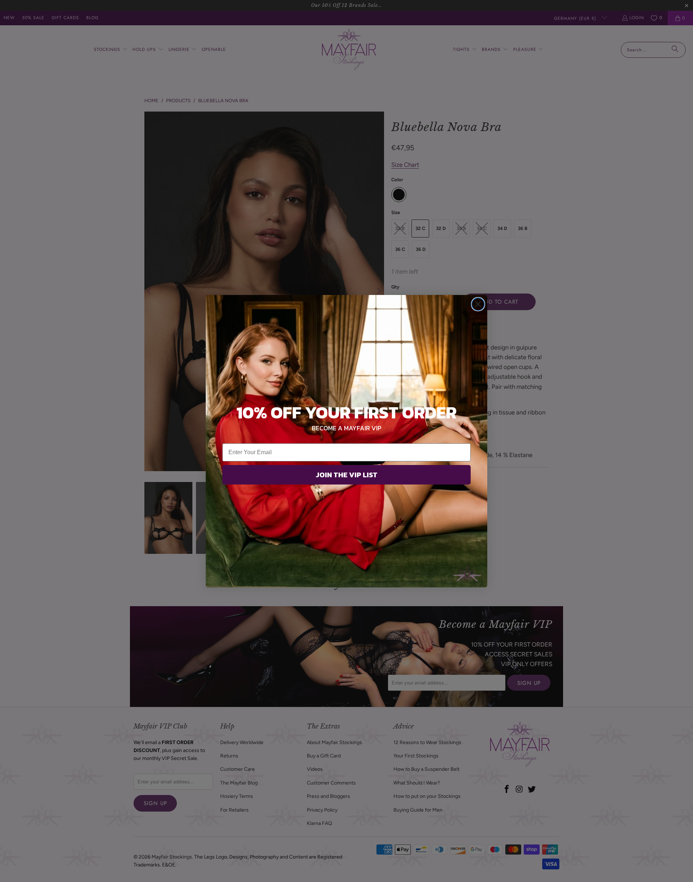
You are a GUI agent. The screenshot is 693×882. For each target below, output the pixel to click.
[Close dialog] (478, 304)
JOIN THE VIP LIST (347, 474)
